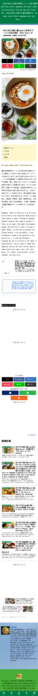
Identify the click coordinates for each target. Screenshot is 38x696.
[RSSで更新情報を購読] (19, 398)
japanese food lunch (9, 305)
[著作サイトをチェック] (10, 393)
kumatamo (13, 627)
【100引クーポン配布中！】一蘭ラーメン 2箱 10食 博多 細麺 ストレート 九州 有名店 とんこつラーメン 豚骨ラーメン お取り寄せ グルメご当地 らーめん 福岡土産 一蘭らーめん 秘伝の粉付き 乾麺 (23, 285)
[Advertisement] (19, 324)
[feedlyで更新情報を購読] (27, 393)
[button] (30, 66)
